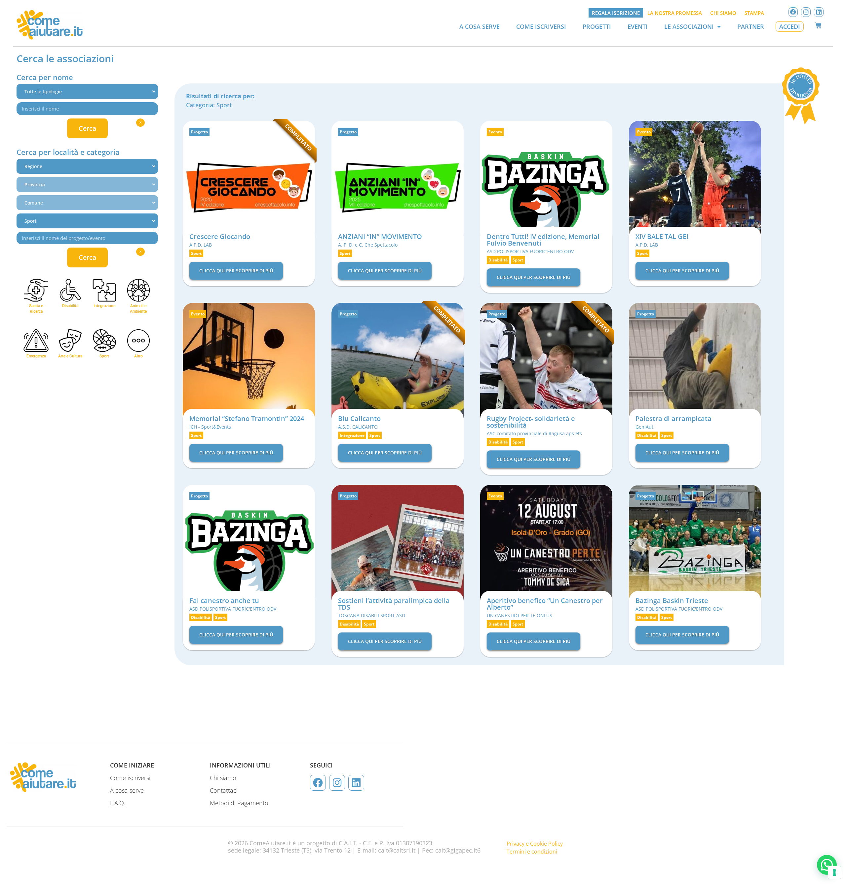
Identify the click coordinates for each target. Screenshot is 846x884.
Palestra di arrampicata (673, 418)
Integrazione (352, 435)
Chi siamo (723, 13)
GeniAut (644, 427)
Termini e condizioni (532, 851)
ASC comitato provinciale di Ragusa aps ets (534, 433)
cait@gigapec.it (456, 850)
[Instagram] (806, 12)
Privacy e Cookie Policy (535, 843)
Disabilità (498, 260)
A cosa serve (479, 26)
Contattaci (224, 790)
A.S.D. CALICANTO (358, 427)
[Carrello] (818, 25)
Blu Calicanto (359, 418)
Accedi (789, 26)
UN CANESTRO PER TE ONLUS (519, 615)
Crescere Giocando (219, 236)
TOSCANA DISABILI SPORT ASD (371, 615)
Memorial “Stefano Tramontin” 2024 (246, 418)
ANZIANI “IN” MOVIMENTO (380, 236)
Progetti (597, 26)
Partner (750, 26)
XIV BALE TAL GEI (661, 236)
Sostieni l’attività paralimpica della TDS (394, 604)
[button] (827, 865)
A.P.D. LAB (200, 245)
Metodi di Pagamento (239, 803)
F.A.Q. (117, 803)
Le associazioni (689, 26)
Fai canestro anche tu (224, 600)
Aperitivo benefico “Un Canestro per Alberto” (545, 604)
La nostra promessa (674, 13)
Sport (224, 105)
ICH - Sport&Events (210, 427)
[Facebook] (793, 12)
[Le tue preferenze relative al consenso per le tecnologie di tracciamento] (834, 872)
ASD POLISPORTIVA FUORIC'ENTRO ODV (530, 251)
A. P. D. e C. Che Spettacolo (368, 245)
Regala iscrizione (616, 13)
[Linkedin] (819, 12)
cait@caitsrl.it (396, 850)
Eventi (638, 26)
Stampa (754, 13)
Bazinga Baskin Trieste (671, 600)
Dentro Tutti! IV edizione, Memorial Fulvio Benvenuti (543, 240)
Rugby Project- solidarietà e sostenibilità (531, 422)
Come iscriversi (541, 26)
